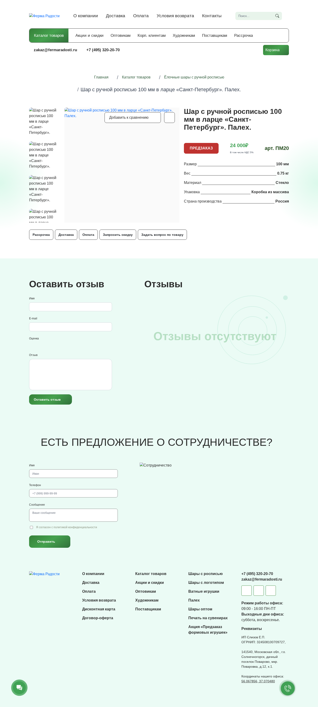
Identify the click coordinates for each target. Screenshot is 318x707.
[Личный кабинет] (254, 50)
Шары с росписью (205, 574)
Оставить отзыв (47, 399)
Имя (32, 298)
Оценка (34, 338)
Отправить (46, 541)
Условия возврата (175, 15)
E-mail (33, 318)
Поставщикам (214, 35)
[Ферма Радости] (44, 574)
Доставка (115, 15)
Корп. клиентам (152, 35)
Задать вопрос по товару (162, 235)
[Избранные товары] (240, 50)
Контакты (212, 15)
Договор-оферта (97, 618)
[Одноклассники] (271, 590)
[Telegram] (246, 590)
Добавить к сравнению (129, 117)
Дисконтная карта (98, 609)
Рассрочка (243, 35)
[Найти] (277, 16)
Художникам (184, 35)
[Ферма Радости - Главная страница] (44, 16)
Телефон (35, 485)
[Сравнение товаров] (226, 50)
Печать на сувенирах (208, 618)
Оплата (141, 15)
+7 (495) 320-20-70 (103, 50)
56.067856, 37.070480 (258, 681)
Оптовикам (121, 35)
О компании (85, 15)
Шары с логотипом (206, 583)
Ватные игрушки (203, 591)
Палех (194, 600)
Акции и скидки (89, 35)
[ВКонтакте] (259, 590)
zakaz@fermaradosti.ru (55, 50)
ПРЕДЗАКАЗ (201, 148)
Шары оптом (200, 609)
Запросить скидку (118, 235)
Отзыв (33, 355)
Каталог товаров (49, 35)
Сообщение (37, 504)
